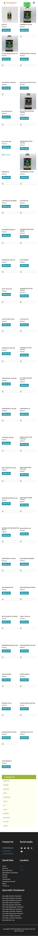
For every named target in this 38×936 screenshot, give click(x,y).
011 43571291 (6, 850)
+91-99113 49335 (7, 853)
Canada (22, 870)
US (20, 868)
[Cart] (27, 4)
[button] (33, 2)
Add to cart (6, 30)
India (21, 866)
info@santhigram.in (8, 848)
